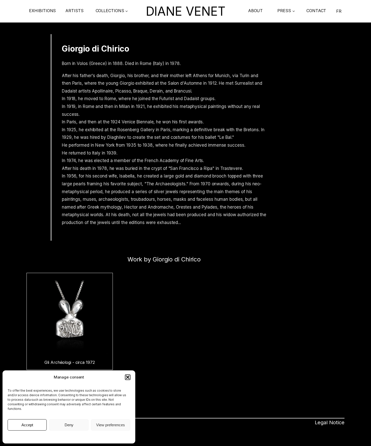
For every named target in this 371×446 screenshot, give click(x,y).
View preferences (110, 425)
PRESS (284, 10)
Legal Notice (69, 436)
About (255, 10)
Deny (69, 425)
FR (338, 11)
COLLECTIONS (110, 10)
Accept (27, 425)
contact (316, 10)
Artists (74, 10)
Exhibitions (42, 10)
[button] (127, 377)
